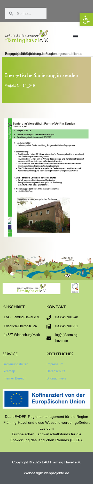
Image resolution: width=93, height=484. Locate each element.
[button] (75, 36)
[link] (86, 19)
